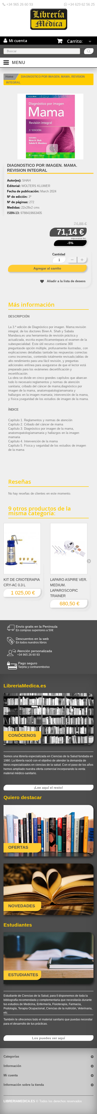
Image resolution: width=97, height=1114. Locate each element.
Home (9, 76)
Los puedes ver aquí (48, 1038)
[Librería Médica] (48, 19)
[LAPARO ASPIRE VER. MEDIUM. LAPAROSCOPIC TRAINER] (68, 548)
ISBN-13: (13, 213)
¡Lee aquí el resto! (48, 787)
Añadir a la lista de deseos (66, 281)
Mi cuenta (11, 1075)
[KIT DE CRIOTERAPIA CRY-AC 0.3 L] (22, 548)
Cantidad (58, 254)
